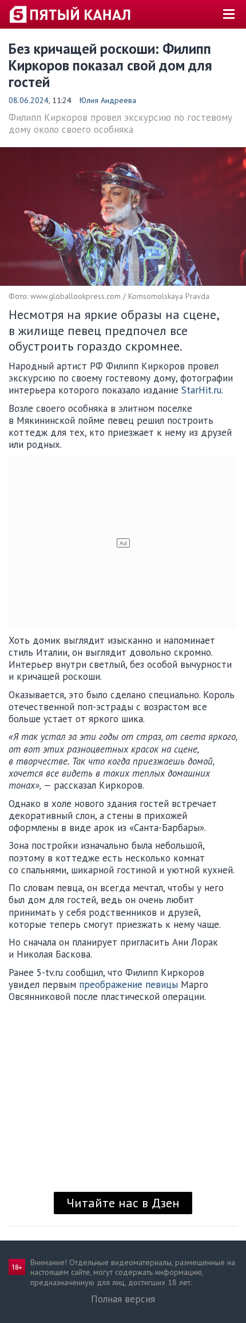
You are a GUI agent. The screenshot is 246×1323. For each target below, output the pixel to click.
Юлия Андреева (108, 100)
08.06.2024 (29, 100)
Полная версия (123, 1299)
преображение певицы (128, 984)
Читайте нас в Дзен (123, 1203)
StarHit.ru (201, 390)
